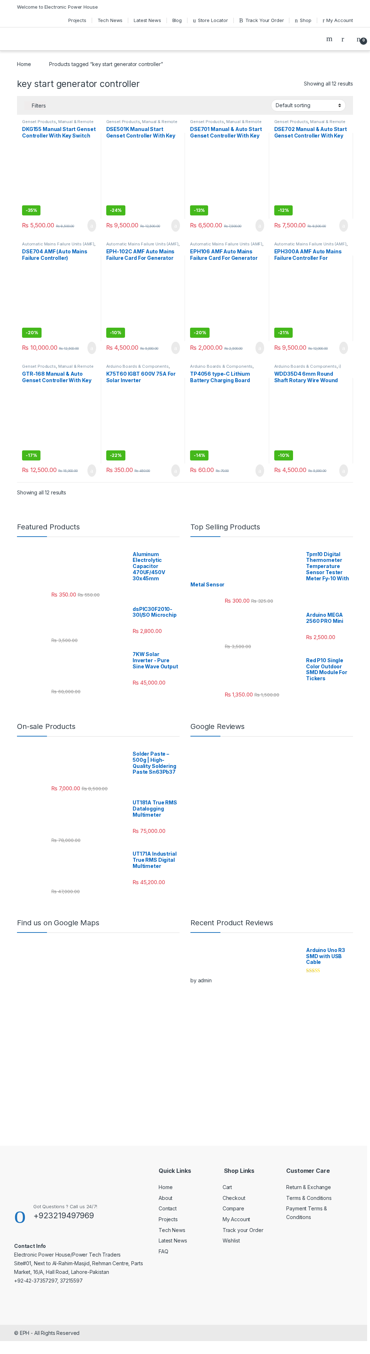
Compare (233, 1208)
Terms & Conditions (308, 1198)
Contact (168, 1208)
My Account (339, 20)
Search (330, 39)
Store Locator (213, 20)
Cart (227, 1187)
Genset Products (39, 121)
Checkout (234, 1198)
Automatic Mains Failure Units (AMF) (58, 243)
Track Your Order (264, 20)
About (165, 1198)
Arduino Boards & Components (137, 366)
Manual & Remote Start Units (58, 123)
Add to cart (91, 225)
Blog (177, 20)
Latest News (147, 20)
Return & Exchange (308, 1187)
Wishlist (231, 1240)
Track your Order (243, 1230)
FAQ (163, 1251)
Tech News (110, 20)
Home (24, 64)
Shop (305, 20)
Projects (77, 20)
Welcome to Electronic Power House (57, 7)
